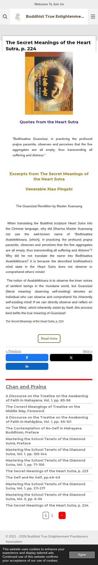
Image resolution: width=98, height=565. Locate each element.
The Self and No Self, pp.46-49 (33, 477)
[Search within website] (5, 17)
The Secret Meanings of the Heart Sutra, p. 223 (47, 471)
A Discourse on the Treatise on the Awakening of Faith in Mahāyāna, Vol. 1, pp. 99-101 (47, 419)
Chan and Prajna (26, 386)
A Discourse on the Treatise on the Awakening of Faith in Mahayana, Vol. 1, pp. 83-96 (47, 398)
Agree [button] (82, 554)
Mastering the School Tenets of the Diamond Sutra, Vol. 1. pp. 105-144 (45, 452)
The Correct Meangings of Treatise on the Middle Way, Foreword (43, 409)
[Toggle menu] (93, 17)
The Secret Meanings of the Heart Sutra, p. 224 (47, 505)
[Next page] (62, 515)
